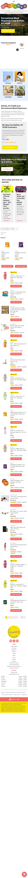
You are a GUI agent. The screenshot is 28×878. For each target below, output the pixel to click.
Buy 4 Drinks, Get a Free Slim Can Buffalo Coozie (21, 199)
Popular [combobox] (13, 229)
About (14, 657)
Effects (19, 83)
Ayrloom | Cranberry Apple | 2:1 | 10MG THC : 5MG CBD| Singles (18, 566)
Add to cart (8, 266)
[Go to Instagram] (14, 641)
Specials (8, 83)
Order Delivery (14, 646)
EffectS (14, 651)
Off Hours (12, 479)
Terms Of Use (24, 694)
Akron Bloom (13, 324)
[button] (7, 254)
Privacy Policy (17, 694)
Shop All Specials (7, 185)
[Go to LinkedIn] (17, 641)
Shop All (8, 44)
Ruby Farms (13, 509)
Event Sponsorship (14, 664)
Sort (11, 227)
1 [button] (6, 617)
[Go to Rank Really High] (14, 699)
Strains (19, 97)
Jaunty (2, 251)
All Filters (6, 228)
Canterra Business (14, 668)
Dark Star (12, 306)
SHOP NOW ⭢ (6, 220)
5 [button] (16, 617)
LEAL (11, 358)
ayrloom (12, 274)
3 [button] (11, 617)
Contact (14, 659)
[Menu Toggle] (14, 1)
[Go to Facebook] (10, 641)
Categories (8, 97)
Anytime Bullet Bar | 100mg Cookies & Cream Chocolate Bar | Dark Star (17, 309)
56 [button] (21, 617)
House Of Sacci (13, 495)
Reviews (14, 661)
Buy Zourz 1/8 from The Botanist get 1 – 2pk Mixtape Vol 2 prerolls (7, 201)
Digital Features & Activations (14, 666)
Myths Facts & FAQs (14, 662)
